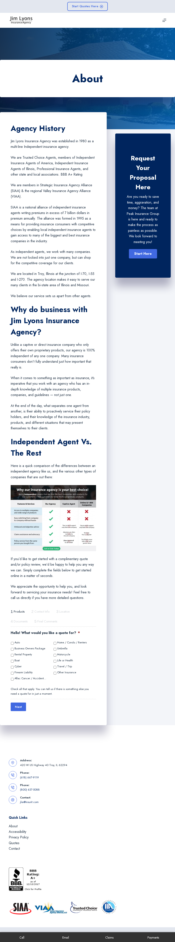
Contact (14, 848)
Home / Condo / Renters (72, 642)
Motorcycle (63, 654)
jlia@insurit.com (29, 802)
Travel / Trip (64, 666)
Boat (17, 660)
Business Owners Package (30, 648)
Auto (17, 642)
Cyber (18, 666)
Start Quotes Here (85, 6)
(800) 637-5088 (30, 790)
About (13, 826)
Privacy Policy (19, 837)
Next (18, 706)
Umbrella (62, 648)
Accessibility (17, 831)
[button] (143, 253)
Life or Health (65, 660)
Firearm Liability (24, 672)
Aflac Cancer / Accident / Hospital (31, 678)
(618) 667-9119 (29, 777)
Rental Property (23, 654)
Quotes (14, 843)
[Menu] (164, 20)
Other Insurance (66, 672)
